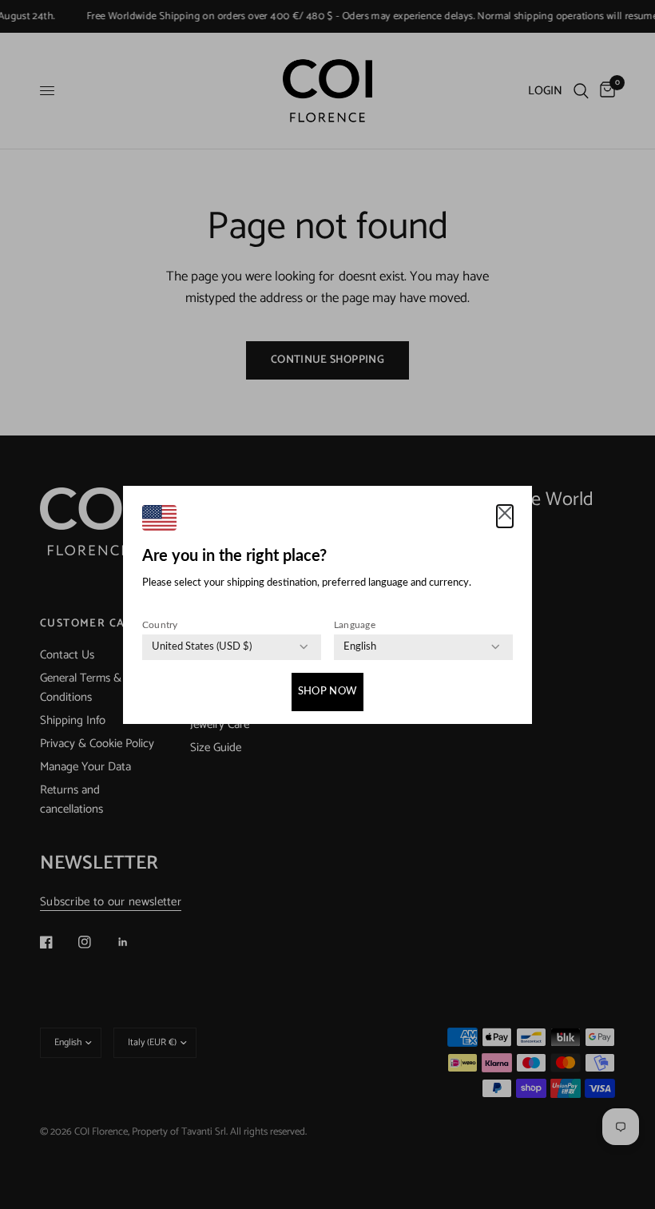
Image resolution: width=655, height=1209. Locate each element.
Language (354, 625)
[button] (505, 516)
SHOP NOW (327, 691)
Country (160, 625)
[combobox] (202, 647)
